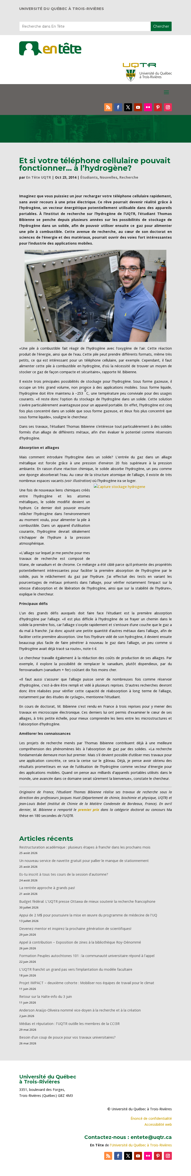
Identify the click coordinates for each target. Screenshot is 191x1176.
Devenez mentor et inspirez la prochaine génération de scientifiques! (75, 928)
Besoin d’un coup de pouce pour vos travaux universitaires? (67, 1037)
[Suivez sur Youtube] (138, 107)
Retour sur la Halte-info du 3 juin (45, 996)
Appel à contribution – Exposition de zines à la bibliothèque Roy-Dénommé (80, 942)
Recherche (128, 177)
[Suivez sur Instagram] (168, 107)
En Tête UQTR (38, 177)
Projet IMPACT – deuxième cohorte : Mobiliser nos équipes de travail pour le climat (86, 982)
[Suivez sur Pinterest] (158, 107)
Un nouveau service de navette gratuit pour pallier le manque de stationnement (84, 860)
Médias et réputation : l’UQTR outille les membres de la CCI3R (69, 1023)
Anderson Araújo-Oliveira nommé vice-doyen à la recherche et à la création (80, 1010)
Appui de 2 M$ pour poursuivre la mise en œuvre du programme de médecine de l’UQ (88, 915)
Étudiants (89, 177)
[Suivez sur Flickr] (148, 107)
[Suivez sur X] (128, 107)
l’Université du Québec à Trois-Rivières (141, 1145)
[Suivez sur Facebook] (118, 107)
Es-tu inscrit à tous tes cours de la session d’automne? (63, 874)
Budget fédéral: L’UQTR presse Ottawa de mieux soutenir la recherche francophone (87, 901)
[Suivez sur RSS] (108, 107)
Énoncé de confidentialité (151, 1118)
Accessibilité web (158, 1124)
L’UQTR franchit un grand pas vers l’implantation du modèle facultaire (75, 969)
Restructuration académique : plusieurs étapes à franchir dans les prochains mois (84, 847)
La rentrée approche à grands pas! (47, 887)
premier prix (88, 809)
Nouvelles (108, 177)
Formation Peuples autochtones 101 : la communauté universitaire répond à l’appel (86, 955)
